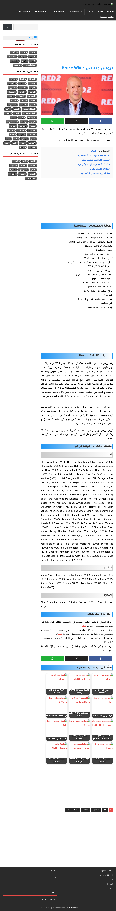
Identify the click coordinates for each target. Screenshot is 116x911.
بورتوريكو (31, 117)
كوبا (8, 139)
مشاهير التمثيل (76, 11)
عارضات (17, 65)
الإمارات (23, 88)
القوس (22, 174)
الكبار (24, 61)
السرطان (23, 170)
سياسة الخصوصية (106, 871)
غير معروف (31, 178)
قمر (84, 626)
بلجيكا (8, 113)
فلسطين (31, 134)
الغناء (33, 61)
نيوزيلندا (32, 147)
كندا (15, 139)
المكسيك (12, 105)
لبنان (22, 143)
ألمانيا (22, 79)
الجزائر (21, 92)
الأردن (32, 88)
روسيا (32, 126)
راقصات (14, 61)
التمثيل (96, 810)
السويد (10, 96)
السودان (21, 96)
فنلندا (12, 134)
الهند (7, 109)
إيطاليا (22, 83)
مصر (6, 143)
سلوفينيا (23, 126)
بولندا (21, 117)
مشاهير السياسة (107, 17)
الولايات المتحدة (72, 810)
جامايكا (23, 122)
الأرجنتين (12, 83)
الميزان (12, 174)
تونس (33, 122)
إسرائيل (32, 83)
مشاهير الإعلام (40, 11)
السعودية (31, 96)
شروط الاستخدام (106, 875)
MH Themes (74, 908)
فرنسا (11, 130)
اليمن (17, 113)
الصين (32, 100)
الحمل (22, 165)
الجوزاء (32, 165)
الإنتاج (23, 52)
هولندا (22, 147)
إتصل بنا (110, 884)
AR (56, 877)
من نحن (110, 880)
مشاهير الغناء (58, 11)
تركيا (13, 117)
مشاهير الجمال (24, 11)
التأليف (14, 52)
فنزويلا (21, 134)
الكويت (13, 100)
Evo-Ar (100, 11)
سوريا (13, 126)
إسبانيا (13, 79)
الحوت (85, 810)
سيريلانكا (21, 130)
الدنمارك (11, 92)
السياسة (12, 57)
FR (56, 886)
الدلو (33, 170)
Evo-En (90, 11)
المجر (33, 105)
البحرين (12, 88)
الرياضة (22, 57)
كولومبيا (32, 143)
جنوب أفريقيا (11, 122)
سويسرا (32, 130)
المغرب (23, 105)
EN (55, 882)
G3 (105, 810)
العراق (23, 100)
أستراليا (32, 79)
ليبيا (14, 143)
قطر (33, 139)
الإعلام (32, 52)
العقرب (32, 174)
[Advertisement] (77, 45)
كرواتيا (24, 139)
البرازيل (32, 92)
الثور (24, 161)
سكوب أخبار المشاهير (48, 900)
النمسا (16, 109)
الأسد (33, 161)
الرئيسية (110, 11)
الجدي (16, 161)
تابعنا (111, 889)
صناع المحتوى (30, 65)
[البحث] (7, 27)
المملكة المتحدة (29, 109)
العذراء (12, 170)
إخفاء (93, 151)
